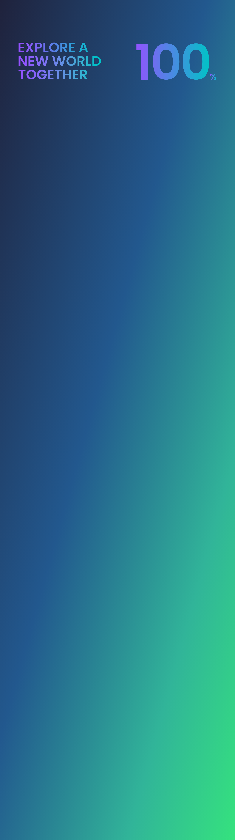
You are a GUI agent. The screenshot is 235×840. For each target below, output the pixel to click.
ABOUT (108, 5)
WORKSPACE (137, 5)
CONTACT (58, 769)
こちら (79, 756)
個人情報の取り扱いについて (68, 807)
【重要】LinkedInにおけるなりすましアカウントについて (50, 26)
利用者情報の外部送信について (67, 815)
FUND (120, 5)
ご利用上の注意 (44, 815)
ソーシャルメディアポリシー (83, 811)
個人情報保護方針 (44, 807)
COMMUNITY (157, 5)
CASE (173, 5)
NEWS (184, 5)
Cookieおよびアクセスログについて (52, 811)
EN (202, 5)
